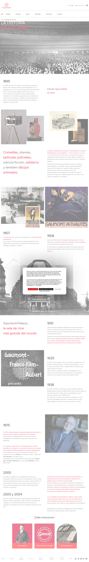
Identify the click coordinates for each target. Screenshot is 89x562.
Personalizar (58, 289)
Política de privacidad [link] (44, 291)
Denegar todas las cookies (46, 289)
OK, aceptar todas (33, 289)
